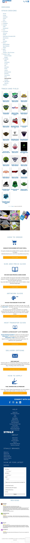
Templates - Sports (6, 54)
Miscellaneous (5, 38)
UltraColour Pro (15, 419)
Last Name (7, 473)
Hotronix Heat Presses (9, 489)
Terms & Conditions (15, 440)
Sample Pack (15, 412)
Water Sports (6, 81)
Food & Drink (5, 31)
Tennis (5, 76)
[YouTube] (16, 402)
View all (4, 13)
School (4, 42)
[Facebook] (9, 402)
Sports (4, 49)
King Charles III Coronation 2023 (9, 36)
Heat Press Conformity (15, 445)
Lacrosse (6, 70)
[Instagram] (13, 402)
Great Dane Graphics (7, 458)
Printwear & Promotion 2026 (15, 424)
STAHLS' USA (6, 453)
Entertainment (5, 28)
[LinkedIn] (20, 402)
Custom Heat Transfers (10, 485)
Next (13, 206)
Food (4, 29)
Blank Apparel (15, 418)
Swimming (6, 73)
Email (6, 477)
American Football (7, 55)
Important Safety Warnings (15, 443)
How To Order (15, 425)
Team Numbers (7, 75)
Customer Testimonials (15, 430)
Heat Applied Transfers (15, 413)
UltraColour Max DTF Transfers (11, 487)
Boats (4, 20)
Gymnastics (6, 67)
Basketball (6, 59)
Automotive (5, 16)
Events (7, 491)
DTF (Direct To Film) (15, 421)
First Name (7, 469)
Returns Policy (15, 437)
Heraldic (4, 34)
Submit (15, 494)
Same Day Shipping (15, 422)
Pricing (15, 416)
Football (6, 63)
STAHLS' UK (6, 452)
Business (4, 21)
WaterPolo (6, 83)
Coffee (4, 26)
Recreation (5, 41)
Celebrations (5, 23)
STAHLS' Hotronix (7, 456)
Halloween (5, 33)
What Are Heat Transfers (15, 428)
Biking (5, 60)
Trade (15, 415)
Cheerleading (6, 62)
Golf (5, 65)
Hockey (5, 68)
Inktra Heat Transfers (15, 427)
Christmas (5, 25)
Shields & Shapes (6, 44)
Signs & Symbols (6, 46)
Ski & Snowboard (7, 72)
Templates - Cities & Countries (8, 52)
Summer (4, 50)
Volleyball (6, 80)
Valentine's (5, 84)
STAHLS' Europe (7, 455)
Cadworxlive (6, 459)
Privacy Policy (15, 439)
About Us (15, 442)
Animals (4, 15)
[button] (26, 1)
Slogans (4, 47)
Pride (4, 39)
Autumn (4, 18)
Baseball (6, 57)
